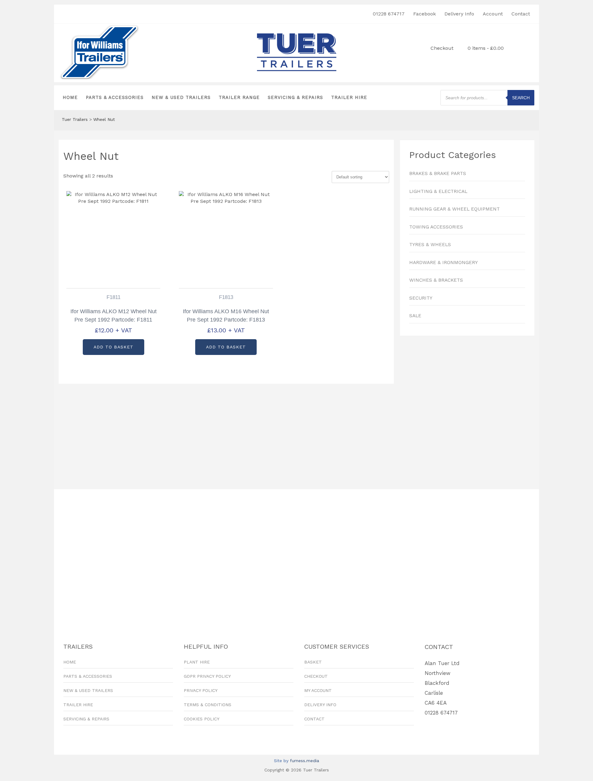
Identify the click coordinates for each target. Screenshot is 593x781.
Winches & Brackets (436, 280)
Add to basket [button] (113, 346)
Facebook (424, 14)
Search (521, 97)
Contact (520, 14)
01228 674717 (389, 14)
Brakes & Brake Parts (437, 173)
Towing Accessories (436, 227)
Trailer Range (239, 97)
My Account (318, 690)
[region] (467, 409)
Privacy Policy (200, 690)
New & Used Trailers (181, 97)
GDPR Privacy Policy (207, 676)
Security (420, 298)
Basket (313, 661)
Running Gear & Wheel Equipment (454, 209)
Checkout (442, 48)
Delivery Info (459, 14)
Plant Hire (197, 661)
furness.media (304, 760)
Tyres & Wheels (430, 244)
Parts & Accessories (115, 97)
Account (493, 14)
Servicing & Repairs (295, 97)
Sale (415, 315)
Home (70, 97)
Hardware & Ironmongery (443, 262)
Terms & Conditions (207, 704)
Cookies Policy (201, 718)
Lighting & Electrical (438, 191)
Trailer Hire (349, 97)
